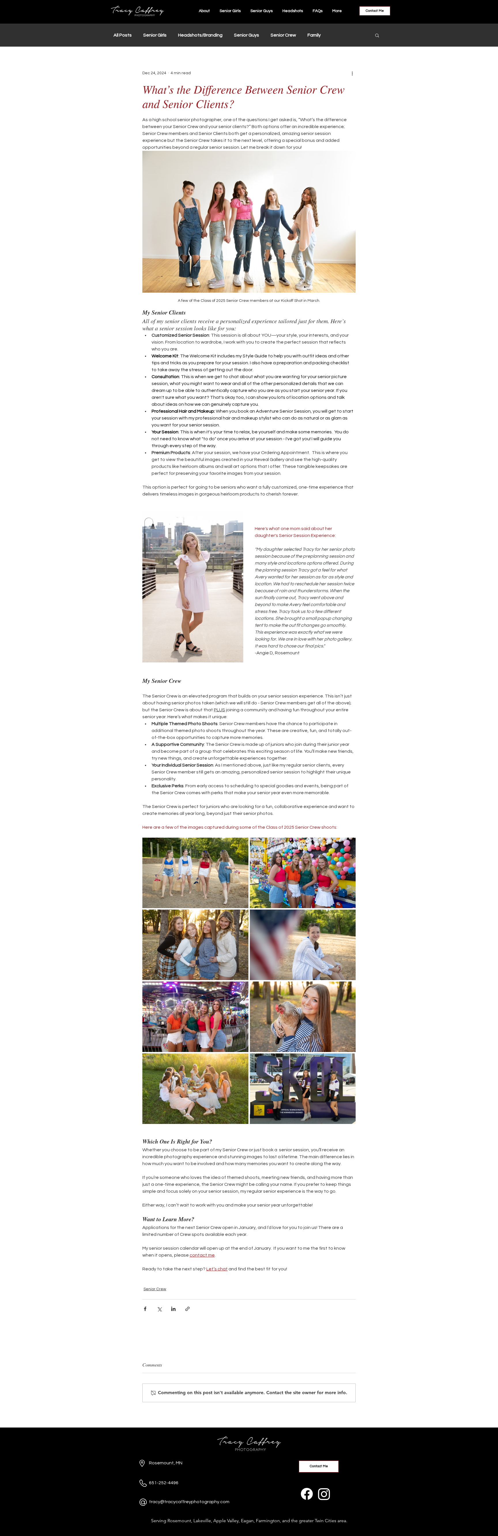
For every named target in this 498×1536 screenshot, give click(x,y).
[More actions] (352, 73)
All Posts (123, 35)
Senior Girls (155, 35)
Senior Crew (283, 35)
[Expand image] (195, 873)
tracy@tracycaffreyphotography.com (189, 1501)
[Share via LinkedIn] (173, 1309)
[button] (377, 35)
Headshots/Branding (200, 35)
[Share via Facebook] (145, 1309)
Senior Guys (246, 35)
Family (314, 35)
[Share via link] (187, 1309)
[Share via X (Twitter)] (159, 1309)
